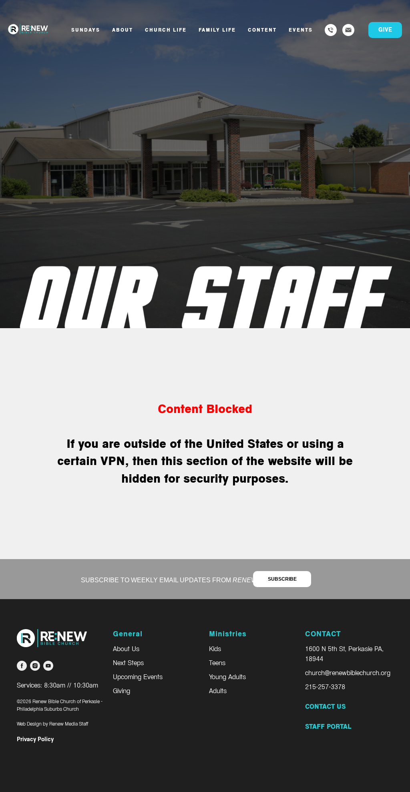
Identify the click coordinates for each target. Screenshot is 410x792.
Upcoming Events (138, 677)
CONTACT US (325, 706)
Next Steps (128, 663)
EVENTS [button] (301, 30)
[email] (348, 30)
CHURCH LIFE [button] (166, 30)
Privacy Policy (35, 739)
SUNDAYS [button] (85, 30)
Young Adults (227, 677)
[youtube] (48, 666)
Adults (218, 691)
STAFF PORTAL (328, 726)
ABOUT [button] (122, 30)
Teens (217, 663)
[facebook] (22, 666)
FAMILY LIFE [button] (217, 30)
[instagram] (35, 666)
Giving (121, 691)
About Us (126, 649)
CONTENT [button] (262, 30)
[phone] (331, 30)
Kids (215, 649)
